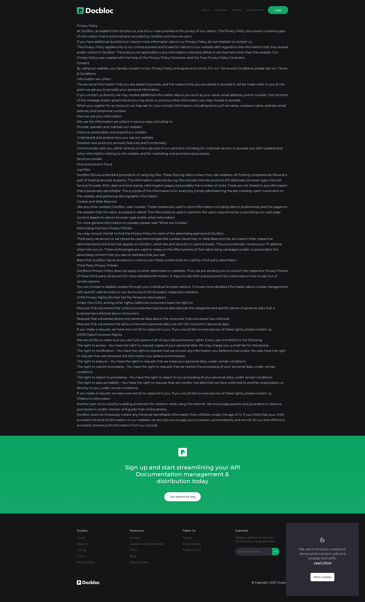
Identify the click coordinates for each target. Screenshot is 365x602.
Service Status (139, 562)
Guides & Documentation (146, 544)
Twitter (187, 538)
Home (81, 538)
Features (220, 9)
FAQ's (133, 550)
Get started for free (182, 496)
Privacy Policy (86, 562)
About (205, 9)
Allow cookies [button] (322, 577)
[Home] (95, 10)
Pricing (236, 9)
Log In (81, 556)
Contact (135, 538)
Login (278, 10)
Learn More (322, 563)
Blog (133, 556)
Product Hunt (191, 550)
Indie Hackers (191, 544)
